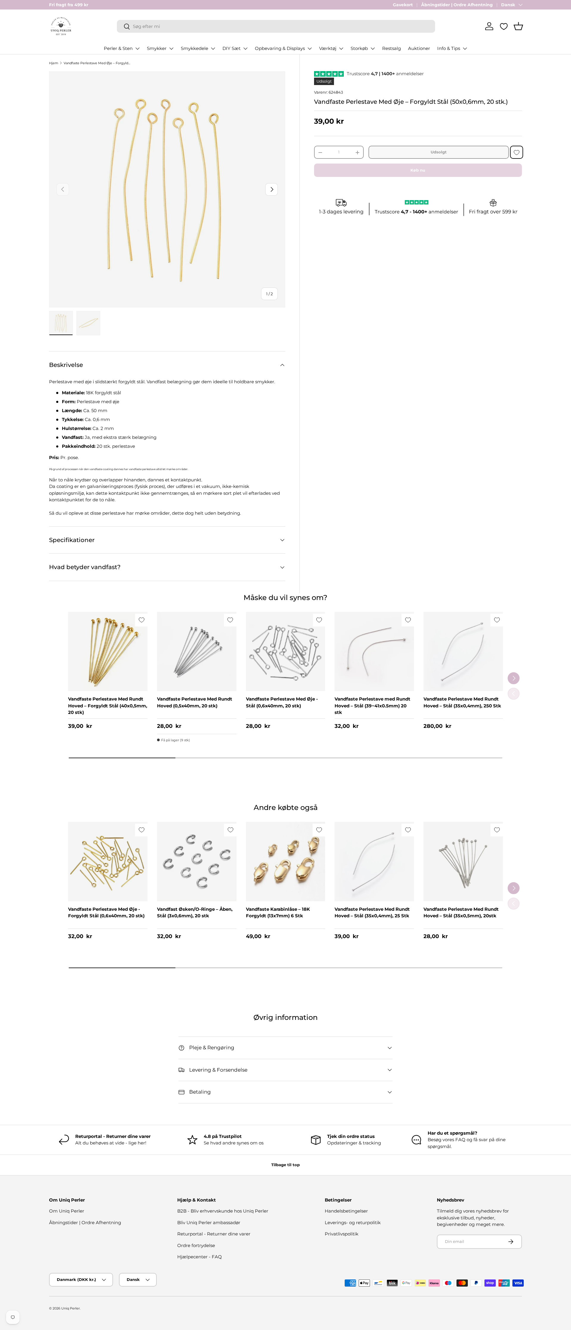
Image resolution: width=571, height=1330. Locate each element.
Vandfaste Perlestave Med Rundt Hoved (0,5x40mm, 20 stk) (194, 702)
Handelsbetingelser (346, 1211)
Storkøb (359, 48)
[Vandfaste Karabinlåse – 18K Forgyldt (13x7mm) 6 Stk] (285, 861)
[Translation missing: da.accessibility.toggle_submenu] (137, 48)
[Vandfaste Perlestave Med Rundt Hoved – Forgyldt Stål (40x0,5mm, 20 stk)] (108, 651)
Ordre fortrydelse (196, 1245)
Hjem (53, 63)
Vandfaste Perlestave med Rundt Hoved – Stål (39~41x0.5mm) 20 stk (372, 705)
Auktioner (419, 48)
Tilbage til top (285, 1164)
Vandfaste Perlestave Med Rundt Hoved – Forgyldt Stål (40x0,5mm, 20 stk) (107, 705)
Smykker (157, 48)
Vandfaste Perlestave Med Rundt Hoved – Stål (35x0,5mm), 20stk (461, 912)
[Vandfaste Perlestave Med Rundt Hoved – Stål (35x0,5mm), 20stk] (463, 861)
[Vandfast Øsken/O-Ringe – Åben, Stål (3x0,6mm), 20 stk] (196, 861)
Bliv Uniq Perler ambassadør (208, 1222)
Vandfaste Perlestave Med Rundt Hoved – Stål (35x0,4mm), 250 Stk (462, 702)
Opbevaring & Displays (280, 48)
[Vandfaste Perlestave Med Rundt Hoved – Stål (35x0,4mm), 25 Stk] (374, 861)
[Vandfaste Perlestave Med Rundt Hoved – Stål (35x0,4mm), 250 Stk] (463, 651)
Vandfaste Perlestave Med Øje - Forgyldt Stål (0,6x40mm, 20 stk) (106, 912)
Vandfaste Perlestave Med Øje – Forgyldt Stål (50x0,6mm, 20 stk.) (97, 63)
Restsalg (391, 48)
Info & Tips (448, 48)
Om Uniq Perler (66, 1211)
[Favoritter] (503, 26)
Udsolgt (439, 152)
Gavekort (403, 4)
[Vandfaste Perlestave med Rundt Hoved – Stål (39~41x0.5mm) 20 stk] (374, 651)
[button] (518, 26)
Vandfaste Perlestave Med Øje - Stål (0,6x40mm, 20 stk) (282, 702)
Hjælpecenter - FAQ (199, 1257)
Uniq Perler (70, 1308)
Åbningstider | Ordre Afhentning (457, 4)
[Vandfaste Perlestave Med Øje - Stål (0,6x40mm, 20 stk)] (285, 651)
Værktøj (327, 48)
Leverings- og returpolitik (353, 1222)
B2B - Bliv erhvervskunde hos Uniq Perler (222, 1211)
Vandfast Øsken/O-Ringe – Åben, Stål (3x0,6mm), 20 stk (195, 912)
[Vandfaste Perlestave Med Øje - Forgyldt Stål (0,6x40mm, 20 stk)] (108, 861)
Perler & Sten (118, 48)
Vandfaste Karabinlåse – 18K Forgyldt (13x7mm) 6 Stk (278, 912)
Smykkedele (194, 48)
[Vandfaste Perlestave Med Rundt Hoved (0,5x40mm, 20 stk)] (196, 651)
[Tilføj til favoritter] (516, 152)
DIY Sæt (231, 48)
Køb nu (417, 170)
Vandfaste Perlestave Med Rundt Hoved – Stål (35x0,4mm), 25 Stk (372, 912)
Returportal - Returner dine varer (213, 1234)
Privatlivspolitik (341, 1234)
